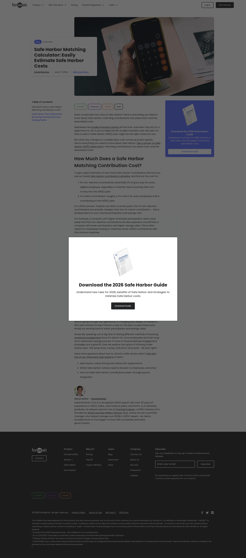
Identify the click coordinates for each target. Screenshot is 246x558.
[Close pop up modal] (170, 244)
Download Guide (123, 305)
